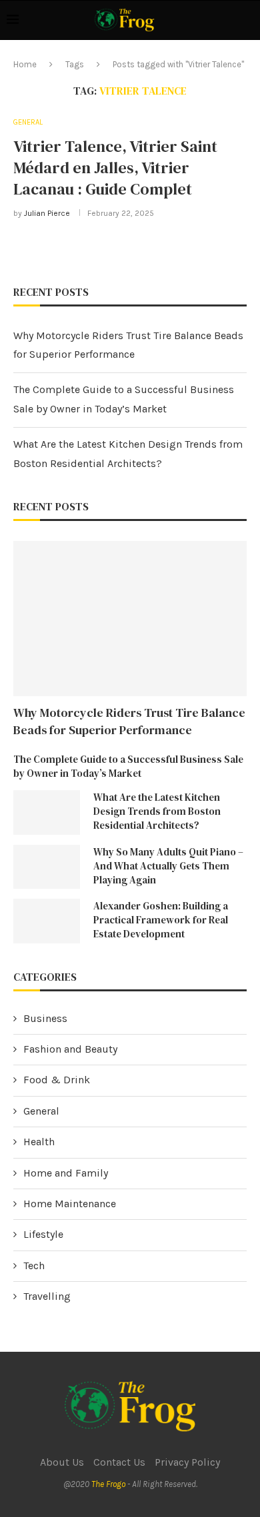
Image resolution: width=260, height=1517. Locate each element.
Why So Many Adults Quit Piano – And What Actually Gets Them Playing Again (168, 866)
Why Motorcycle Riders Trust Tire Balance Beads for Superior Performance (129, 721)
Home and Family (65, 1173)
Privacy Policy (187, 1462)
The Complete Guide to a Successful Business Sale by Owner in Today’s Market (128, 766)
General (41, 1111)
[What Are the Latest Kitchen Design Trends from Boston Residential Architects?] (46, 812)
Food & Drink (56, 1079)
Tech (34, 1265)
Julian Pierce (47, 213)
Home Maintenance (69, 1203)
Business (45, 1018)
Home (25, 64)
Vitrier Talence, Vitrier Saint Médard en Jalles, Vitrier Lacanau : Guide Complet (115, 168)
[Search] (246, 20)
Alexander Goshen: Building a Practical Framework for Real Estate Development (160, 920)
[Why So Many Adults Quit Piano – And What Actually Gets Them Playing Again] (46, 867)
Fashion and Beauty (70, 1049)
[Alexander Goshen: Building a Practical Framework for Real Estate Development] (46, 921)
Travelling (47, 1296)
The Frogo (108, 1484)
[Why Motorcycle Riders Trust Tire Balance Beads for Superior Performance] (130, 618)
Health (39, 1141)
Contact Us (119, 1462)
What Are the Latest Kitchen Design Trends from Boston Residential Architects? (157, 811)
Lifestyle (43, 1234)
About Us (62, 1462)
